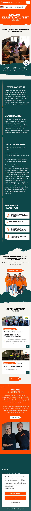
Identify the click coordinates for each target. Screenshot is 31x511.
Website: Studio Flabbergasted (15, 508)
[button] (28, 2)
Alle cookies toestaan (15, 493)
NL (19, 2)
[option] (21, 2)
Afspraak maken (14, 270)
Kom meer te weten (9, 488)
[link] (15, 270)
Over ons (14, 417)
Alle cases (14, 379)
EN (21, 2)
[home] (7, 2)
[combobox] (19, 2)
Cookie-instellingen (15, 502)
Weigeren (15, 498)
